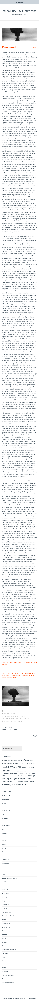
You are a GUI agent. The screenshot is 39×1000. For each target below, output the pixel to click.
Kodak (24, 773)
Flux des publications (8, 975)
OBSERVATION (6, 904)
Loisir (3, 874)
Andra (11, 760)
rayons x (23, 781)
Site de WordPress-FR (8, 982)
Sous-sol (4, 946)
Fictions (4, 840)
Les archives (5, 863)
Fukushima (14, 771)
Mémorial (4, 886)
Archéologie (5, 799)
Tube (3, 957)
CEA (8, 763)
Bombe (20, 760)
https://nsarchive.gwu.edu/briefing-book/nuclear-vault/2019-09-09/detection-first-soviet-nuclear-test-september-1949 (18, 676)
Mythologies (5, 893)
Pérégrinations (6, 912)
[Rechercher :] (12, 748)
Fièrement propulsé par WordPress (11, 998)
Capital (4, 803)
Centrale (11, 763)
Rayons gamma (14, 781)
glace (28, 771)
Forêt (32, 767)
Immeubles (5, 855)
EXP (3, 829)
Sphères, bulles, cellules (9, 949)
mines (7, 776)
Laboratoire (6, 718)
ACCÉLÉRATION (6, 795)
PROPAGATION (6, 923)
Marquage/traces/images (19, 718)
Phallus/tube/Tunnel (8, 916)
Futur (24, 771)
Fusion (21, 771)
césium (25, 763)
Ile (2, 852)
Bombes (6, 721)
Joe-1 (11, 721)
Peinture (5, 778)
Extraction (5, 833)
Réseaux (4, 934)
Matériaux (5, 882)
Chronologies (6, 810)
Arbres (15, 760)
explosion (24, 767)
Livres (3, 870)
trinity (13, 784)
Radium (5, 781)
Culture (4, 822)
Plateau (4, 919)
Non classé (5, 897)
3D (2, 760)
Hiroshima (5, 773)
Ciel (5, 716)
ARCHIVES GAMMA (19, 11)
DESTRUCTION (11, 716)
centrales (19, 763)
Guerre (22, 716)
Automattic (33, 998)
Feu (18, 716)
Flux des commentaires (8, 979)
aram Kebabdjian (10, 713)
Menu (20, 2)
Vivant (4, 961)
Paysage (4, 908)
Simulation (5, 942)
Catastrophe (5, 807)
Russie (27, 781)
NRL (15, 721)
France (5, 770)
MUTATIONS (5, 889)
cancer (4, 763)
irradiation (13, 773)
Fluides (4, 844)
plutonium (26, 779)
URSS (18, 721)
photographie (15, 778)
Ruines (4, 938)
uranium (20, 784)
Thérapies (5, 953)
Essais (5, 767)
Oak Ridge (31, 776)
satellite (32, 781)
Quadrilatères (6, 927)
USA (21, 721)
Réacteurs (5, 931)
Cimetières (5, 818)
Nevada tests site (23, 775)
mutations (15, 775)
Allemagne (7, 760)
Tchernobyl (7, 784)
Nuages (4, 901)
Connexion (5, 971)
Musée (11, 775)
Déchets (31, 763)
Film (29, 767)
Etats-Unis (14, 766)
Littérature (5, 867)
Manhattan (29, 773)
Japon (19, 773)
